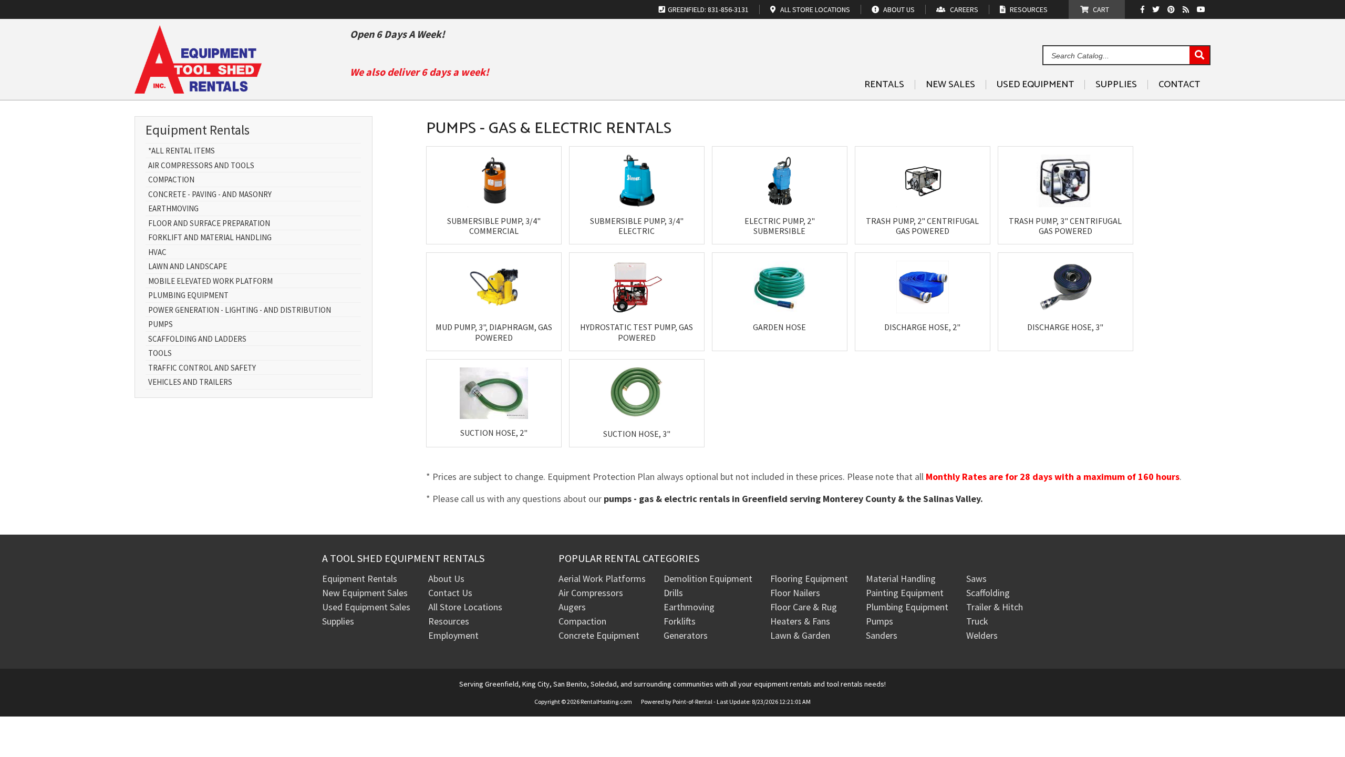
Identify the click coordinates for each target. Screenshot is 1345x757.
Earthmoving (173, 208)
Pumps (160, 324)
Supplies (1116, 84)
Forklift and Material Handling (210, 237)
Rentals (884, 84)
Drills (673, 593)
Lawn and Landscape (187, 266)
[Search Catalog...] (1199, 55)
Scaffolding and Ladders (197, 339)
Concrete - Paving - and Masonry (210, 194)
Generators (686, 635)
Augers (572, 607)
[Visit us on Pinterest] (1172, 9)
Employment (453, 635)
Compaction (171, 180)
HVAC (157, 252)
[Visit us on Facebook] (1145, 9)
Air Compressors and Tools (201, 165)
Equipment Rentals (359, 578)
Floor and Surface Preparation (209, 223)
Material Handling (901, 578)
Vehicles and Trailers (190, 382)
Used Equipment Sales (366, 607)
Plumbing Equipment (188, 295)
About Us (446, 578)
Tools (160, 353)
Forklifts (680, 621)
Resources (448, 621)
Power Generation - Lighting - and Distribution (239, 310)
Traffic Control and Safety (202, 368)
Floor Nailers (795, 593)
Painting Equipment (905, 593)
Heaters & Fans (800, 621)
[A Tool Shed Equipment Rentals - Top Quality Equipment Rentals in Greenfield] (198, 89)
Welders (982, 635)
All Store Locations (465, 607)
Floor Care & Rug (803, 607)
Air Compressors (590, 593)
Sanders (881, 635)
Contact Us (450, 593)
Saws (976, 578)
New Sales (950, 84)
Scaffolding (988, 593)
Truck (977, 621)
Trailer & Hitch (994, 607)
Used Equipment (1035, 84)
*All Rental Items (181, 151)
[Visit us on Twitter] (1157, 9)
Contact (1179, 84)
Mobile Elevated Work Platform (210, 281)
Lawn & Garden (800, 635)
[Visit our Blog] (1187, 9)
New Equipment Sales (365, 593)
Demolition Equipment (708, 578)
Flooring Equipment (809, 578)
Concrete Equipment (598, 635)
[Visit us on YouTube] (1202, 9)
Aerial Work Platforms (602, 578)
